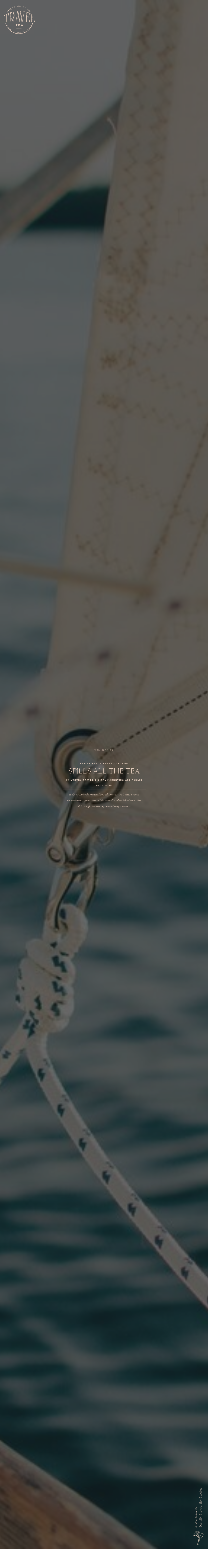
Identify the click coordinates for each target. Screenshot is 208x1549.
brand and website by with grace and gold (57, 1546)
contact (182, 1546)
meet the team (162, 1546)
